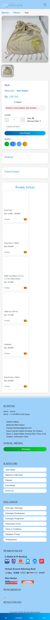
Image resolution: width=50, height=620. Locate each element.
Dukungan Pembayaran (15, 513)
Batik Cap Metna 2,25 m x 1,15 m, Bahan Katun (14, 277)
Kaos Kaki (8, 210)
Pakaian (17, 12)
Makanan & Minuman (14, 475)
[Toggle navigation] (45, 4)
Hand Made (10, 485)
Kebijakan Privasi (12, 534)
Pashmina (7, 344)
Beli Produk (25, 133)
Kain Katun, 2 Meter (12, 377)
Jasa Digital (10, 469)
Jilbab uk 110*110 (11, 312)
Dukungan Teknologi (13, 508)
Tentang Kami (11, 539)
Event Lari (9, 490)
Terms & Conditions (13, 529)
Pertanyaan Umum (13, 523)
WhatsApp (25, 449)
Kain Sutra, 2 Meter (11, 243)
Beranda (5, 12)
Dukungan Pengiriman (14, 518)
